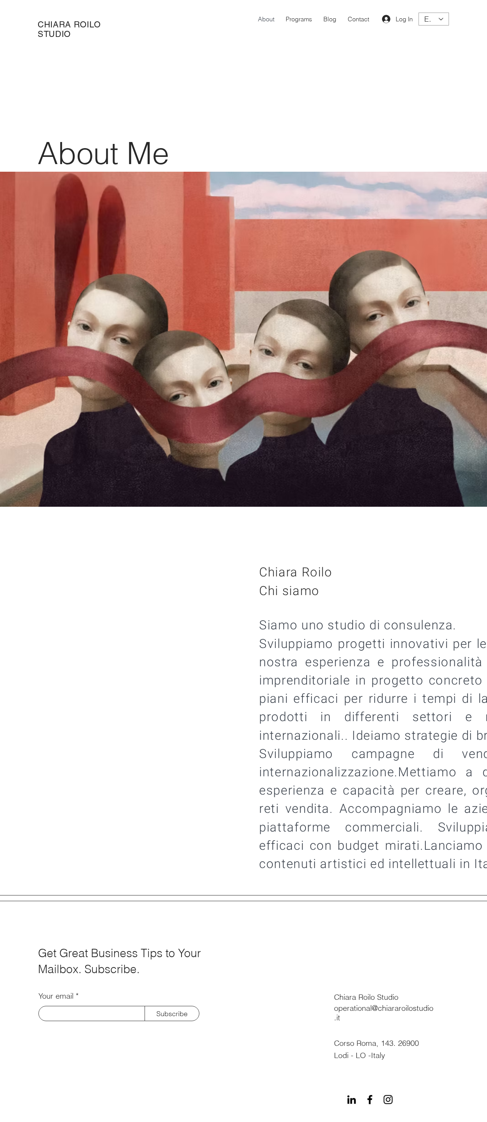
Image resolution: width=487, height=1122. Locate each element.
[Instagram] (388, 1099)
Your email (55, 996)
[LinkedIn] (351, 1099)
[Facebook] (370, 1099)
